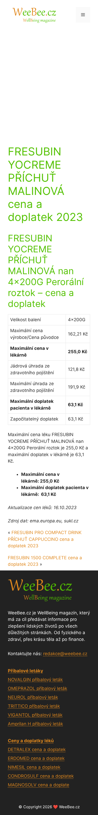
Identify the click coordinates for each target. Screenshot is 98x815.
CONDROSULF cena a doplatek (41, 776)
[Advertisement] (49, 80)
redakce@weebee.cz (65, 653)
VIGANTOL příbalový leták (35, 715)
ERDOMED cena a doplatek (36, 758)
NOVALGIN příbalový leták (35, 679)
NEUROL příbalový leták (33, 697)
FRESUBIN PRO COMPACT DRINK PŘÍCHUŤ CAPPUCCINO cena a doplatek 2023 (45, 539)
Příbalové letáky (25, 670)
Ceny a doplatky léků (31, 740)
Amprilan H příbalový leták (35, 723)
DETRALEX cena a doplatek (37, 749)
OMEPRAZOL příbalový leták (37, 688)
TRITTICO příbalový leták (34, 706)
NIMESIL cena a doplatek (34, 767)
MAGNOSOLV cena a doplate (38, 784)
